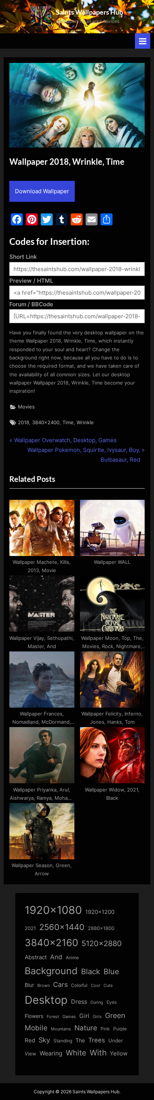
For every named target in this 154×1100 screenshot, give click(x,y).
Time (68, 422)
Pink (105, 1028)
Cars (60, 984)
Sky (44, 1040)
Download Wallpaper (42, 191)
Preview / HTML (31, 280)
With (98, 1052)
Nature (85, 1028)
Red (30, 1040)
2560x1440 (61, 927)
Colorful (79, 985)
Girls (97, 1016)
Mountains (61, 1029)
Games (69, 1016)
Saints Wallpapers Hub (89, 12)
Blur (29, 985)
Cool (95, 985)
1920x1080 (53, 910)
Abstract (36, 957)
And (56, 957)
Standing (62, 1040)
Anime (72, 957)
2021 (30, 928)
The (80, 1040)
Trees (96, 1040)
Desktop (46, 999)
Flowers (34, 1016)
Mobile (36, 1027)
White (76, 1052)
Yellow (118, 1053)
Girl (84, 1016)
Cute (108, 985)
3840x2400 (45, 422)
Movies (26, 407)
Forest (53, 1016)
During (96, 1002)
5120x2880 (101, 943)
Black (90, 971)
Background (51, 970)
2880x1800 (101, 928)
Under (115, 1040)
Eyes (112, 1002)
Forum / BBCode (31, 304)
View (30, 1054)
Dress (79, 1001)
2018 (23, 422)
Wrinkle (85, 422)
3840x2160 (51, 942)
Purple (120, 1028)
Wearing (51, 1053)
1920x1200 (99, 912)
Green (115, 1015)
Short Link (23, 256)
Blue (111, 971)
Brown (43, 985)
